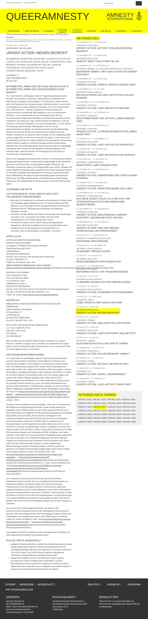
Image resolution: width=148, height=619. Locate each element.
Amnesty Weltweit (30, 2)
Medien (91, 31)
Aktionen (14, 31)
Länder (48, 31)
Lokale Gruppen (77, 31)
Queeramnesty (47, 16)
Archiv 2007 (129, 414)
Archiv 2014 (85, 410)
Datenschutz (46, 584)
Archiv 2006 (85, 418)
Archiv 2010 (85, 414)
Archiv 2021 (99, 403)
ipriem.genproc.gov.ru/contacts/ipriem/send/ (40, 295)
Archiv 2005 (99, 418)
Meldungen (32, 31)
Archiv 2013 (99, 410)
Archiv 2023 (128, 399)
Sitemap (11, 584)
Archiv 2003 (129, 418)
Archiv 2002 (85, 422)
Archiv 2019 (129, 403)
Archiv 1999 (129, 422)
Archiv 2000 (114, 422)
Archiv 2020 (114, 403)
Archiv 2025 (99, 399)
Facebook (113, 584)
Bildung (106, 31)
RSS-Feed (93, 584)
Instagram (134, 584)
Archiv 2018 (85, 407)
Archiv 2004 (114, 418)
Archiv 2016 (114, 407)
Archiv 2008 (114, 414)
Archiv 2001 (99, 422)
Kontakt (136, 31)
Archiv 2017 (99, 407)
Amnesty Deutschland (14, 2)
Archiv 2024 (113, 399)
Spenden (121, 31)
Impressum (27, 584)
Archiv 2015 (129, 407)
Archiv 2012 (114, 410)
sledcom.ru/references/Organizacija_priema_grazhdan (28, 265)
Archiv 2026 (84, 399)
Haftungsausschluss (19, 589)
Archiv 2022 (85, 403)
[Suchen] (139, 3)
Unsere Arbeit (62, 31)
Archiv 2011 (129, 410)
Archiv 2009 (99, 414)
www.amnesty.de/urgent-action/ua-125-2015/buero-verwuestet (36, 466)
